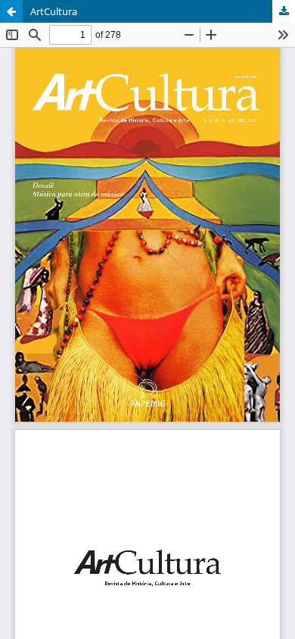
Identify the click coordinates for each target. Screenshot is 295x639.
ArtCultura (53, 11)
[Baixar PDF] (283, 11)
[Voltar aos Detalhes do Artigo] (11, 11)
